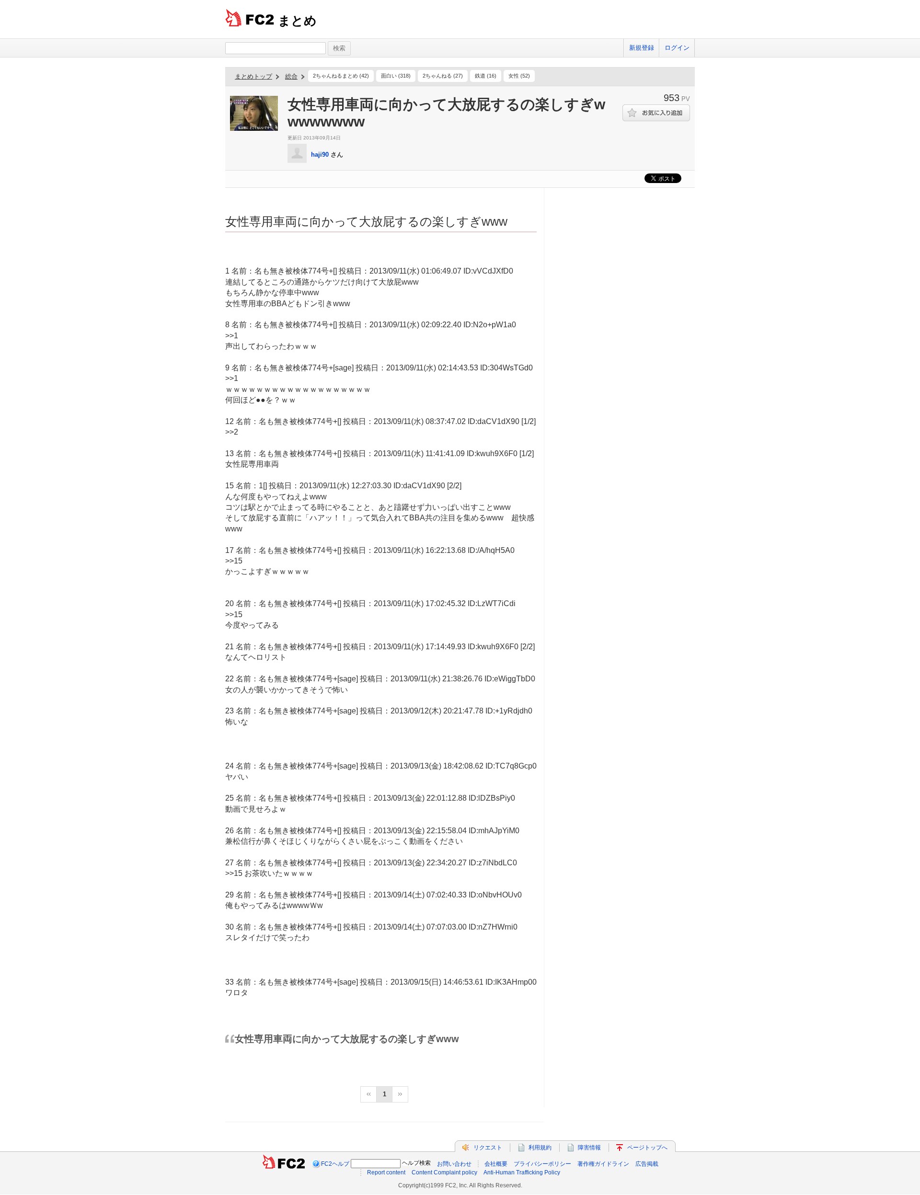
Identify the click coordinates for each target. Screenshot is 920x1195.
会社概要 (495, 1164)
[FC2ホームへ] (283, 1164)
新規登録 (641, 47)
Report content (386, 1172)
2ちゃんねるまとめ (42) (341, 76)
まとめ (297, 20)
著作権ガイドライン (603, 1164)
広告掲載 (646, 1164)
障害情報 (589, 1147)
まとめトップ (253, 76)
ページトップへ (647, 1147)
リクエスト (487, 1147)
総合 (291, 76)
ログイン (677, 47)
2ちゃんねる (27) (443, 76)
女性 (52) (519, 76)
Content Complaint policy (444, 1172)
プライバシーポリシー (542, 1164)
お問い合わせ (454, 1164)
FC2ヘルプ (335, 1164)
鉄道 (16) (485, 76)
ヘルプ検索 (416, 1163)
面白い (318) (396, 76)
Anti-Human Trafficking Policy (521, 1172)
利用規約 (540, 1147)
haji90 (320, 154)
